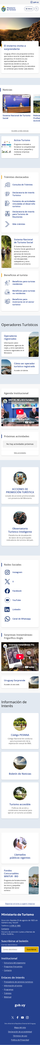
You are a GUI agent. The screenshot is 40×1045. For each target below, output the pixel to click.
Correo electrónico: (9, 945)
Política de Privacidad (20, 1040)
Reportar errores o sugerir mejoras (20, 903)
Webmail (7, 997)
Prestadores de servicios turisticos (18, 982)
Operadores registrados (10, 337)
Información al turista (13, 985)
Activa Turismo (22, 140)
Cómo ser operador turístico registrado (24, 365)
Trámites (7, 993)
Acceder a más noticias (20, 131)
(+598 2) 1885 (15, 925)
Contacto (5, 929)
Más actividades (20, 453)
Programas (8, 989)
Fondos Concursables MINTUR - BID (11, 873)
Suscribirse (31, 949)
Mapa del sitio (20, 1027)
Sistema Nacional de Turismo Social (23, 241)
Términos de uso (20, 1036)
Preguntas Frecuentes (13, 966)
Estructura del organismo (14, 963)
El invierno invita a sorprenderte (15, 47)
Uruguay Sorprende (14, 680)
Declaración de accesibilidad (20, 1031)
